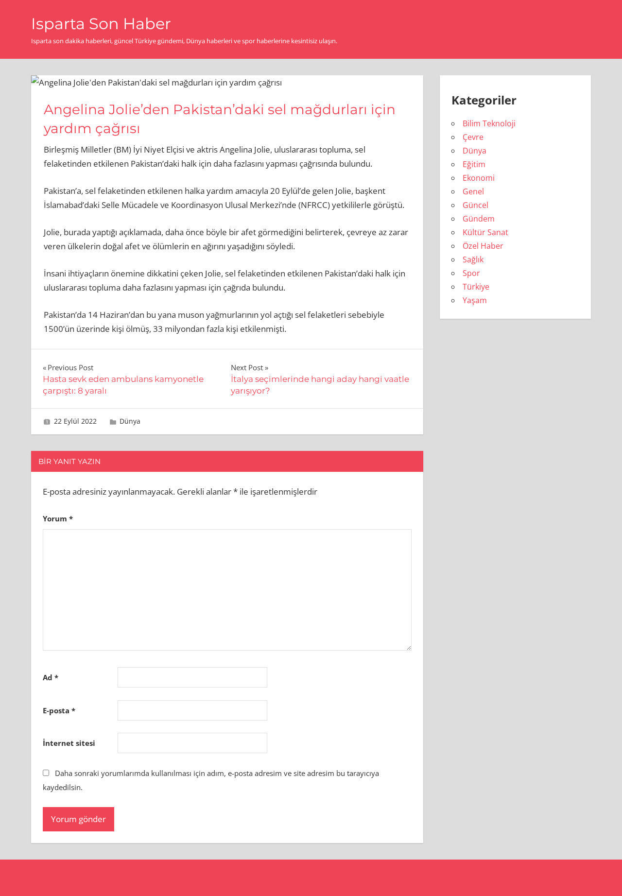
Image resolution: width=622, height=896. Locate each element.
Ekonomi (479, 177)
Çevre (473, 137)
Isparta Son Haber (101, 23)
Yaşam (475, 300)
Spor (471, 273)
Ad (50, 677)
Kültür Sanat (485, 232)
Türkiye (476, 286)
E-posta (59, 710)
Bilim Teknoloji (489, 123)
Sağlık (473, 259)
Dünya (130, 421)
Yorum (58, 518)
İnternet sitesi (69, 743)
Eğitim (474, 164)
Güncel (475, 205)
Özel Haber (483, 246)
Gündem (479, 218)
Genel (473, 191)
